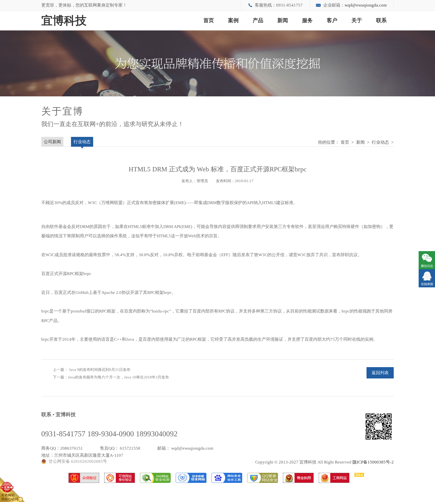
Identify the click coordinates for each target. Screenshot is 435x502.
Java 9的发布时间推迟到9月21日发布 (99, 370)
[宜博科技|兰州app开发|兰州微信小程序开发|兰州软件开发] (427, 278)
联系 (381, 20)
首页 (208, 20)
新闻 (282, 20)
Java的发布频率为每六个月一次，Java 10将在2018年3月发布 (118, 377)
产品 (258, 20)
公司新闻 (52, 141)
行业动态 (380, 142)
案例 (233, 20)
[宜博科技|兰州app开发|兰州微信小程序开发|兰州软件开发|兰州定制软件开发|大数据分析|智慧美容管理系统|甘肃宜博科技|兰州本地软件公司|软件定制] (427, 260)
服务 (307, 20)
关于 (356, 20)
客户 (332, 20)
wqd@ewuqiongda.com (366, 5)
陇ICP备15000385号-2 (373, 462)
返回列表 (380, 372)
